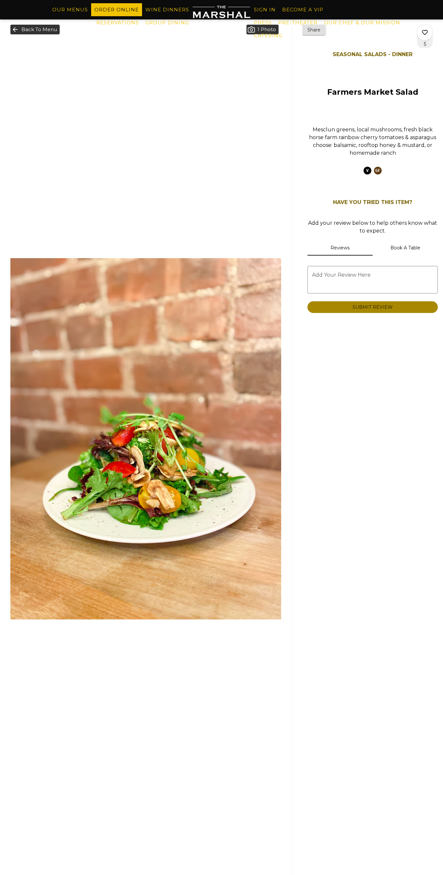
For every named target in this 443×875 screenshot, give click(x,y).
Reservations (117, 22)
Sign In (265, 9)
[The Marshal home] (221, 12)
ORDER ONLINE (116, 9)
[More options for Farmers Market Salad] (425, 32)
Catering (268, 35)
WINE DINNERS (167, 9)
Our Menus (70, 9)
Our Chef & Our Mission (362, 22)
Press (263, 22)
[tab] (340, 248)
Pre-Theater (297, 22)
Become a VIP (302, 9)
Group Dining (167, 22)
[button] (35, 29)
